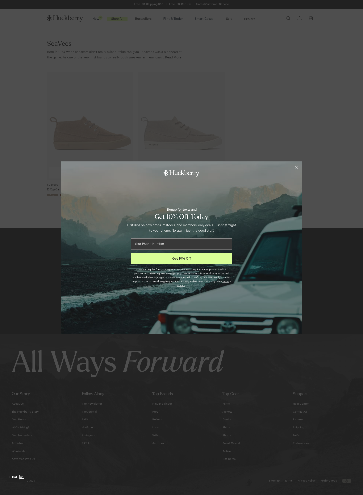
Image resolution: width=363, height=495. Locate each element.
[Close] (296, 167)
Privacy (181, 285)
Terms (225, 281)
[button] (17, 477)
